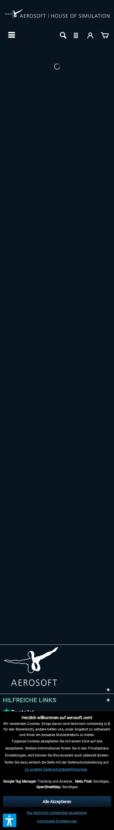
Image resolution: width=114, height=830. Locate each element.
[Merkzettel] (76, 35)
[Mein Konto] (90, 35)
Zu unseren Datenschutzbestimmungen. (56, 769)
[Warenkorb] (104, 35)
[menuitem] (11, 35)
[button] (9, 820)
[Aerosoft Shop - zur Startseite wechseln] (57, 17)
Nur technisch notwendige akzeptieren (57, 813)
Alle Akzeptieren (57, 801)
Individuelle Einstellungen (57, 821)
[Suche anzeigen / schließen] (62, 35)
